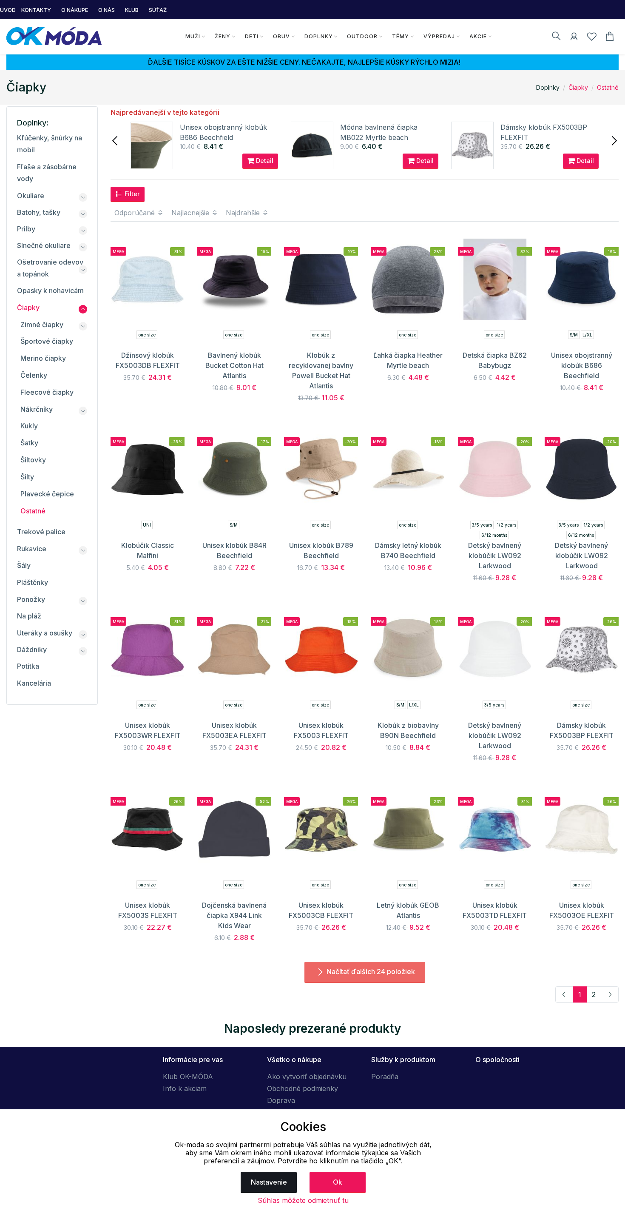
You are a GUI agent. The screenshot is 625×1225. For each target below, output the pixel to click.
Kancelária (34, 683)
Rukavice (31, 548)
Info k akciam (185, 1088)
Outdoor (362, 36)
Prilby (26, 229)
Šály (24, 565)
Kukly (29, 426)
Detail (263, 160)
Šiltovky (33, 460)
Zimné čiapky (41, 324)
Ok (337, 1182)
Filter (131, 193)
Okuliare (30, 195)
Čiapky (578, 87)
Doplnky (318, 36)
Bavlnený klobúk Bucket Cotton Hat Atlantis (234, 365)
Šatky (29, 443)
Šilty (27, 477)
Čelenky (33, 375)
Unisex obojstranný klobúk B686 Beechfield (581, 365)
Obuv (281, 36)
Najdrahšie (244, 212)
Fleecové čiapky (47, 392)
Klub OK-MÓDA (188, 1076)
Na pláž (29, 616)
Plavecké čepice (47, 494)
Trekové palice (41, 531)
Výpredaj (439, 36)
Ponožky (31, 599)
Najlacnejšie (191, 212)
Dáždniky (32, 649)
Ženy (222, 36)
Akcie (478, 36)
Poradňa (384, 1076)
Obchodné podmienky (302, 1088)
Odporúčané (135, 212)
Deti (252, 36)
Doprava (281, 1100)
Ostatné (608, 87)
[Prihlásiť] (574, 38)
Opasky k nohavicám (50, 290)
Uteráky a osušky (44, 633)
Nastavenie (269, 1182)
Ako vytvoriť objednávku (307, 1076)
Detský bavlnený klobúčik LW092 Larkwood (494, 555)
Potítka (28, 666)
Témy (400, 36)
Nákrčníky (36, 409)
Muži (192, 36)
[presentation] (115, 140)
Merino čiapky (43, 358)
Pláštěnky (32, 582)
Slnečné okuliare (44, 245)
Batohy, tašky (38, 212)
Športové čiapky (46, 341)
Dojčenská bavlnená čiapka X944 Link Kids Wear (234, 915)
